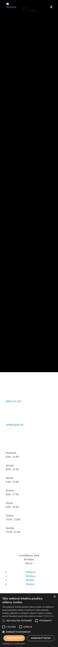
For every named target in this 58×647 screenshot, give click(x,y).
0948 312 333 (13, 401)
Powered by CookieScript (13, 644)
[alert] (29, 620)
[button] (29, 632)
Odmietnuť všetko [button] (41, 638)
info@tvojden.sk (14, 424)
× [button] (54, 596)
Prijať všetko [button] (14, 638)
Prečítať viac (48, 616)
